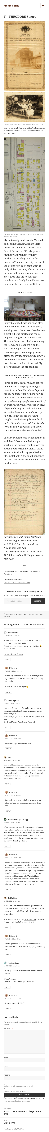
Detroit (41, 614)
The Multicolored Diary (13, 654)
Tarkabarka (13, 633)
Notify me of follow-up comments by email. (18, 1086)
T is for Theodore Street (13, 579)
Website (7, 1075)
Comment (8, 1029)
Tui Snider (12, 898)
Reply (7, 660)
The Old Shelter (10, 982)
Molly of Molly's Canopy (18, 819)
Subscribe (38, 601)
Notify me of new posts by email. (15, 1091)
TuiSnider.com (30, 919)
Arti (9, 757)
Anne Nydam (13, 700)
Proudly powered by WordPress (14, 1129)
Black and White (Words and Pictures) (19, 722)
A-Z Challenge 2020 (31, 614)
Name (6, 1057)
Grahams (7, 616)
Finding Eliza (11, 5)
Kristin (20, 614)
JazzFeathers (13, 963)
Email (6, 1066)
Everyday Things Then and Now (17, 582)
